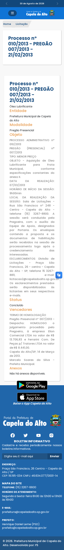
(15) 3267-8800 (26, 487)
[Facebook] (12, 437)
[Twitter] (25, 437)
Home (7, 24)
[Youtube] (38, 437)
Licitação (22, 24)
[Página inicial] (40, 13)
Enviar (54, 456)
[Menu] (12, 13)
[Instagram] (51, 437)
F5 (36, 545)
